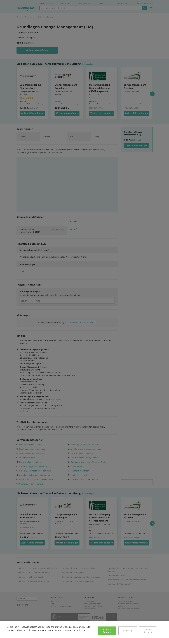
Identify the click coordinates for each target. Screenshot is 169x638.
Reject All (127, 630)
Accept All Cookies (107, 630)
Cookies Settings (148, 630)
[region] (84, 629)
